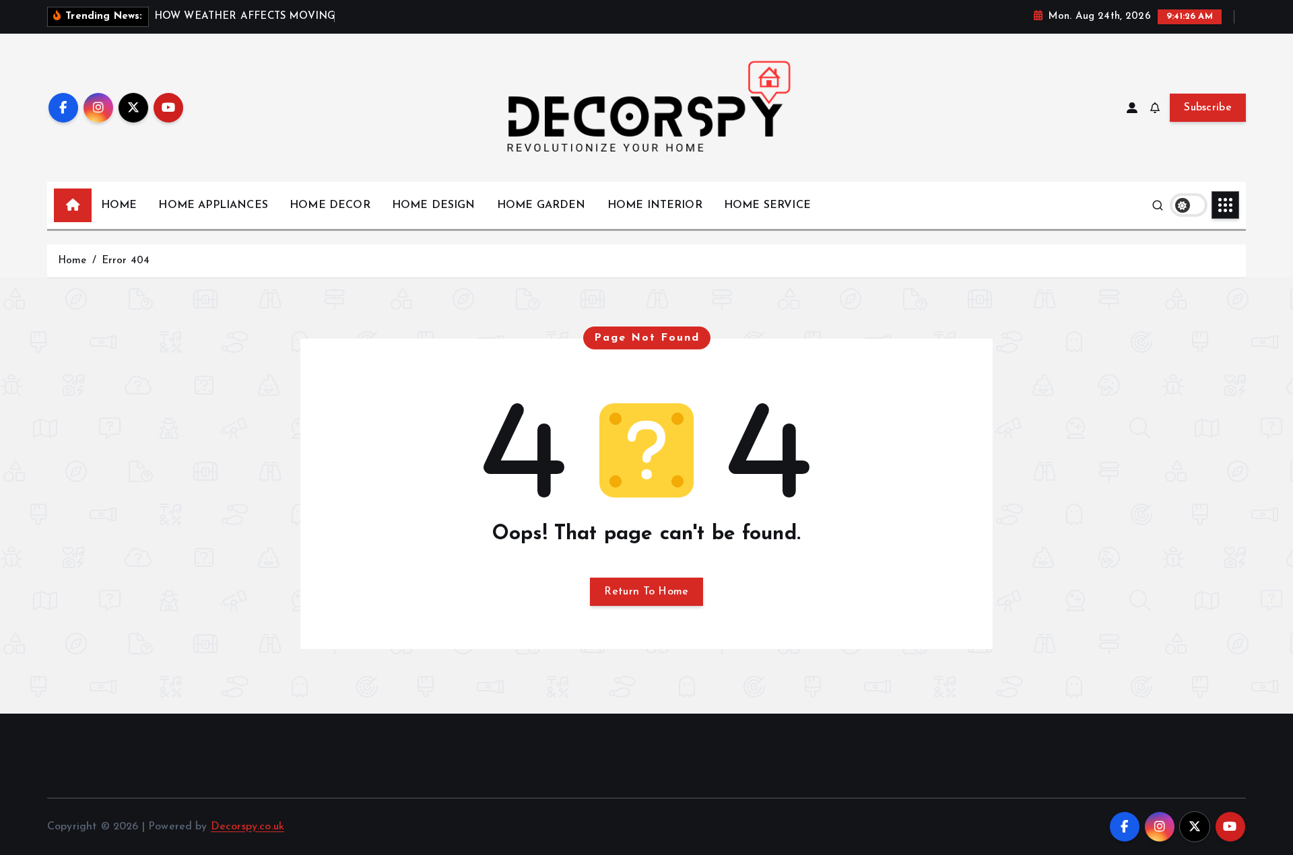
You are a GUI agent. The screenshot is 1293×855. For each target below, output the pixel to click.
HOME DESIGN (433, 205)
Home (72, 261)
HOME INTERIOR (654, 205)
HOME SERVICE (767, 205)
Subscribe (1208, 107)
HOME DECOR (330, 205)
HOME (119, 205)
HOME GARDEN (541, 205)
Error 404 (126, 261)
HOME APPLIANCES (212, 205)
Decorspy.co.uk (247, 826)
